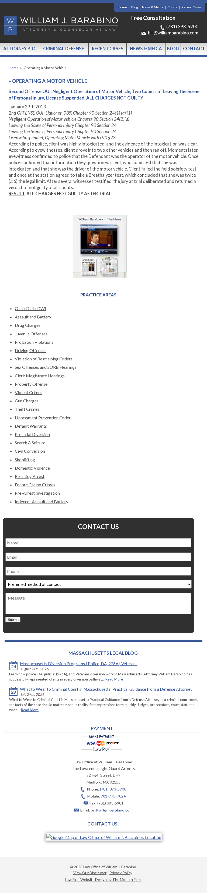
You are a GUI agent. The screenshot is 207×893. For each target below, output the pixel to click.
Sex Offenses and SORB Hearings (46, 367)
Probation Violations (34, 342)
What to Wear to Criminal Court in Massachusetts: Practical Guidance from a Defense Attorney (106, 689)
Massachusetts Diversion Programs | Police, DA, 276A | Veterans (78, 663)
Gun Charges (27, 400)
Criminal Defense (63, 48)
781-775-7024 (113, 796)
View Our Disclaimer (89, 872)
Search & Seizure (30, 442)
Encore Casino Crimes (35, 484)
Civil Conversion (30, 450)
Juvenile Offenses (31, 333)
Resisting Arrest (29, 476)
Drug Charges (27, 325)
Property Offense (31, 384)
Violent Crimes (28, 392)
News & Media (152, 7)
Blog (134, 7)
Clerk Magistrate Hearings (40, 375)
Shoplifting (25, 459)
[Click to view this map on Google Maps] (103, 837)
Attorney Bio (19, 48)
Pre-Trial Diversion (32, 434)
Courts (172, 7)
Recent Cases (191, 7)
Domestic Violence (32, 467)
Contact (194, 48)
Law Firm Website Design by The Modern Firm (103, 879)
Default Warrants (31, 425)
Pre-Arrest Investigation (37, 492)
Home (122, 7)
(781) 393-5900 (182, 26)
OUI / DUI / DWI (30, 308)
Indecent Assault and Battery (41, 501)
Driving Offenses (30, 350)
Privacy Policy (120, 872)
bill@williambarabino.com (173, 33)
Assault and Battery (33, 316)
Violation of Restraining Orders (44, 358)
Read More (114, 679)
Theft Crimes (27, 409)
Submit (13, 620)
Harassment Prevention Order (43, 417)
